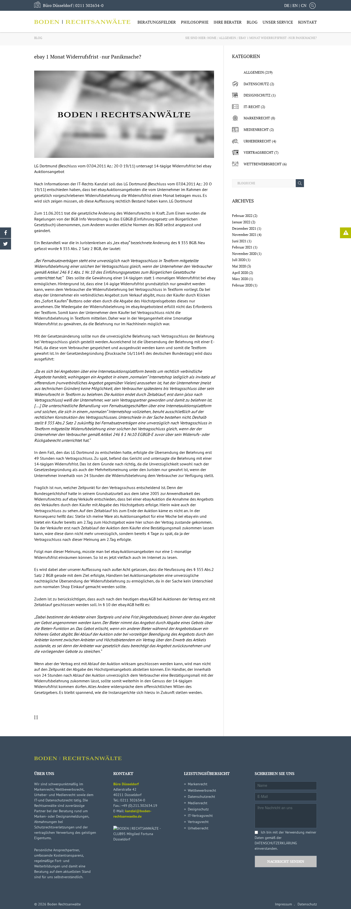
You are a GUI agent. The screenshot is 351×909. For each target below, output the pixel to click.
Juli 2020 (238, 259)
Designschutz (257, 95)
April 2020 (240, 272)
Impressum (283, 904)
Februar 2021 (242, 247)
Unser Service (278, 22)
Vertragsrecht (258, 152)
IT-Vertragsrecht (200, 815)
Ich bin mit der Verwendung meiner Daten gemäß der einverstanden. (285, 840)
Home (211, 38)
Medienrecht (256, 129)
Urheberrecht (257, 141)
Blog (252, 22)
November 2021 (244, 234)
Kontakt (307, 22)
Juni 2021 (239, 240)
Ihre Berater (228, 22)
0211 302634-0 (89, 5)
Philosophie (194, 22)
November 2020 (244, 253)
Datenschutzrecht (201, 796)
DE (286, 5)
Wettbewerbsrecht (263, 163)
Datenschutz (256, 83)
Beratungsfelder (156, 22)
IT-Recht (252, 106)
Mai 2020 (239, 266)
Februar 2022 (242, 215)
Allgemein (227, 38)
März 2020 (240, 278)
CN (304, 5)
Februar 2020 (242, 285)
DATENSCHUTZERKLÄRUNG (276, 843)
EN (295, 5)
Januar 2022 (241, 221)
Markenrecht (257, 118)
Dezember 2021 (244, 228)
